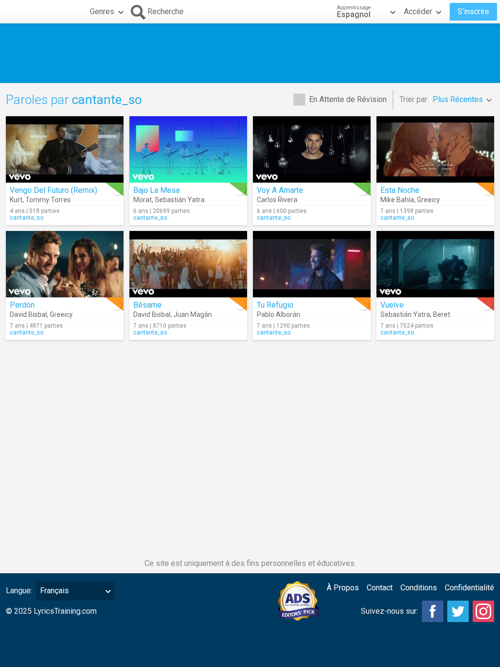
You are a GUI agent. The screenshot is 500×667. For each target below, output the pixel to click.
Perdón (22, 305)
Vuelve (392, 305)
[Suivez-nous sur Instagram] (483, 611)
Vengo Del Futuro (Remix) (53, 190)
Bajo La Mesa (156, 190)
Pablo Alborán (278, 314)
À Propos (343, 587)
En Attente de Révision (348, 99)
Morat (142, 200)
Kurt (16, 200)
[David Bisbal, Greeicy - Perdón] (65, 264)
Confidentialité (469, 587)
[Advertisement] (250, 53)
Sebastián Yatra (180, 200)
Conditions (418, 587)
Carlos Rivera (277, 200)
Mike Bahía (397, 200)
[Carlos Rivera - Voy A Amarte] (312, 149)
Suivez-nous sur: (389, 611)
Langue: (19, 590)
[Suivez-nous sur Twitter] (458, 611)
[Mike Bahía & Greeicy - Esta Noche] (435, 149)
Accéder (418, 11)
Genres (102, 11)
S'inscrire (473, 11)
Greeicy (428, 200)
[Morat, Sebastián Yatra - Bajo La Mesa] (188, 149)
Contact (380, 587)
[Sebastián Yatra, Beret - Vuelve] (435, 264)
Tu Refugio (275, 305)
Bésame (147, 305)
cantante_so (26, 217)
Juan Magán (192, 314)
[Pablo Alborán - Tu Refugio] (312, 264)
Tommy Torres (48, 200)
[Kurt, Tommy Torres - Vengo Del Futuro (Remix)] (65, 149)
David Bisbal (28, 314)
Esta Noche (399, 190)
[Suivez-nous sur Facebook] (432, 611)
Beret (441, 314)
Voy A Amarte (280, 190)
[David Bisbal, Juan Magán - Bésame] (188, 264)
